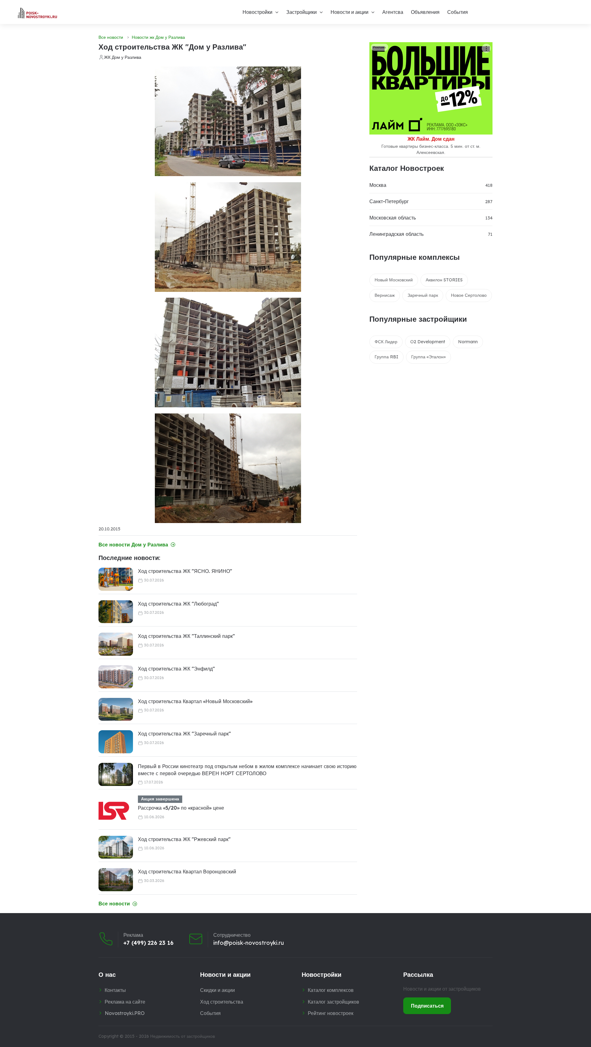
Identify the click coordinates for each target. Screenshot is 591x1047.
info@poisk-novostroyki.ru (248, 943)
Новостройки (257, 12)
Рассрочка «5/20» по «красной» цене (181, 808)
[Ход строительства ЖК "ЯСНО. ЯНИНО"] (115, 579)
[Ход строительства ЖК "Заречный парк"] (115, 741)
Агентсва (392, 12)
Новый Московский (394, 280)
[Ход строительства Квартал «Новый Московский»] (115, 709)
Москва (377, 185)
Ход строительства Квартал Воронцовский (187, 871)
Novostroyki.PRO (125, 1013)
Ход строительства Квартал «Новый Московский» (195, 701)
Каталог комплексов (331, 990)
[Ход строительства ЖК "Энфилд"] (115, 676)
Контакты (115, 990)
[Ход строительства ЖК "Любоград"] (115, 611)
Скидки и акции (217, 990)
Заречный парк (423, 295)
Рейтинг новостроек (330, 1013)
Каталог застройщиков (333, 1002)
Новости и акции (349, 12)
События (457, 12)
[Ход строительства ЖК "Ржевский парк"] (115, 847)
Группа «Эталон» (428, 357)
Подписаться (427, 1006)
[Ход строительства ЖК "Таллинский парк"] (115, 644)
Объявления (425, 12)
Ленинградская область (396, 234)
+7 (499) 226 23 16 (148, 943)
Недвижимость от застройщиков (182, 1036)
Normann (468, 341)
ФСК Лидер (386, 341)
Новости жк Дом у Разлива (158, 37)
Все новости (110, 37)
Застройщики (301, 12)
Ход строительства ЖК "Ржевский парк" (184, 839)
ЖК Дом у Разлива (122, 57)
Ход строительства (221, 1002)
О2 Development (427, 341)
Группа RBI (386, 357)
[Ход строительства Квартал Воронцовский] (115, 879)
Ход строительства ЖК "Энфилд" (176, 669)
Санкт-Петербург (389, 201)
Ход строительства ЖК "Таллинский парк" (186, 636)
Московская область (392, 218)
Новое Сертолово (469, 295)
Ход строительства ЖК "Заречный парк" (184, 734)
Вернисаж (385, 295)
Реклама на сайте (125, 1002)
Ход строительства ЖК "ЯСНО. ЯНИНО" (185, 571)
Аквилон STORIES (444, 280)
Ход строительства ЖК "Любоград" (178, 604)
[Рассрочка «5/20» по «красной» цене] (113, 810)
